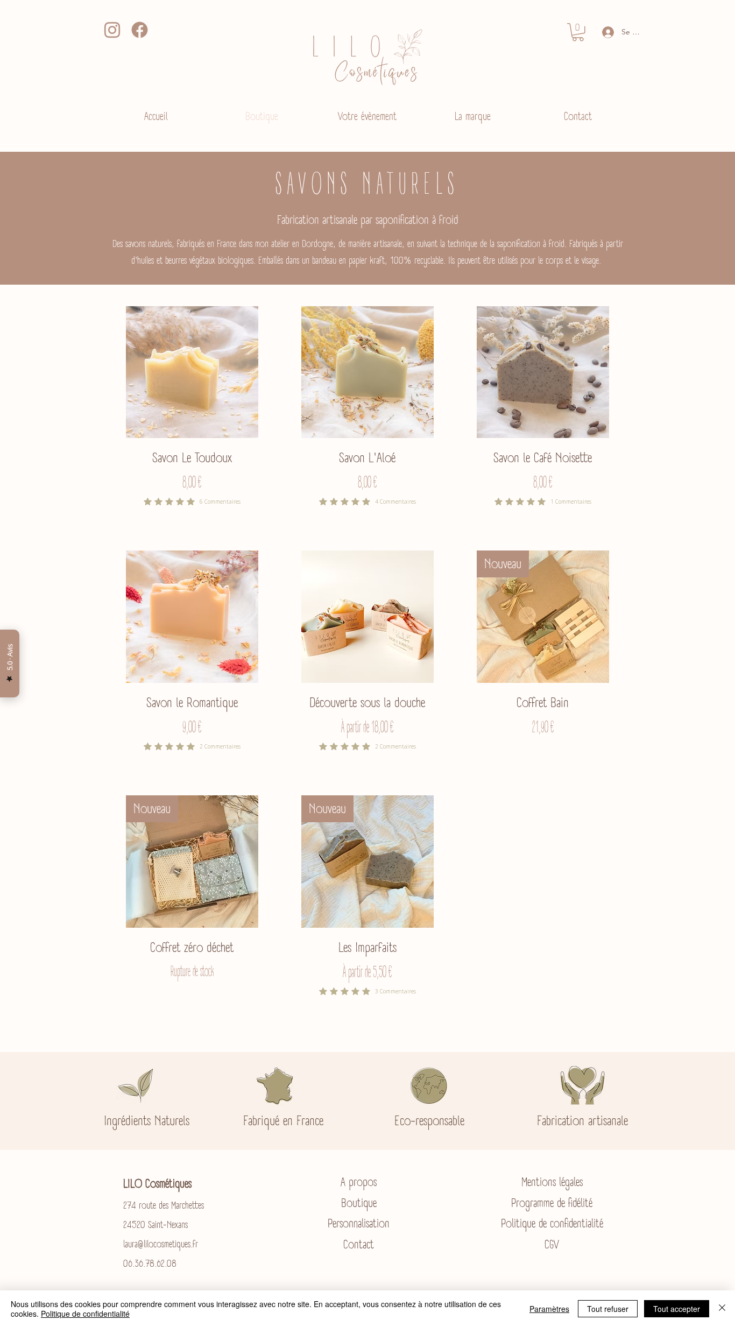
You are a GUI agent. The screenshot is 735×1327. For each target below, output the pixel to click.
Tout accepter (676, 1308)
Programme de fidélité (551, 1203)
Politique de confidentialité (552, 1223)
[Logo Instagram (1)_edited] (112, 30)
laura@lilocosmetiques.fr (160, 1244)
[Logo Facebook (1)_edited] (139, 30)
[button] (578, 32)
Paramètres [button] (549, 1308)
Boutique (359, 1203)
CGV (552, 1244)
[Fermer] (722, 1308)
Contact (358, 1244)
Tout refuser (607, 1308)
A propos (359, 1182)
